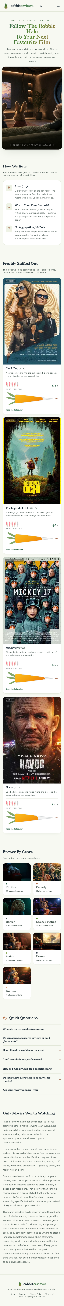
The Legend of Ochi (18, 508)
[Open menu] (58, 6)
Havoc (9, 787)
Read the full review (14, 410)
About (13, 1294)
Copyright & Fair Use (35, 1296)
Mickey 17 (12, 647)
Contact (23, 1294)
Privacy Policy (36, 1294)
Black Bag (12, 368)
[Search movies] (41, 6)
